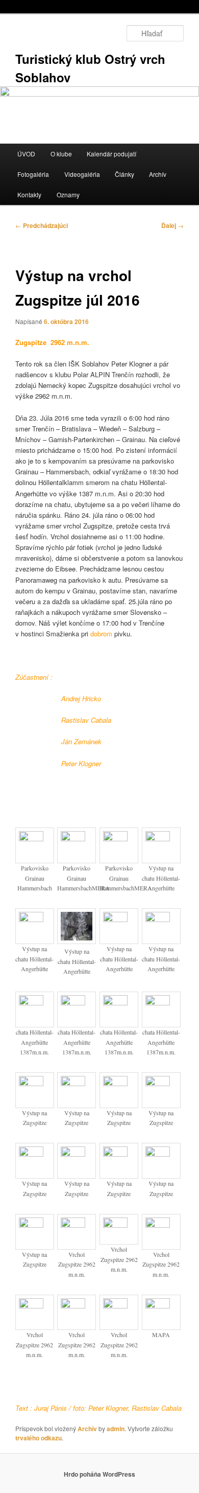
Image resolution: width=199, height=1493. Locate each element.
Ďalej (172, 225)
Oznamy (68, 194)
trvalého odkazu (38, 1437)
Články (124, 174)
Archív (157, 174)
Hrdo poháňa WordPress (99, 1474)
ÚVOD (26, 153)
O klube (61, 153)
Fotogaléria (33, 174)
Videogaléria (82, 174)
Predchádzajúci (41, 225)
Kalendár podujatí (111, 153)
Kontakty (29, 194)
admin (116, 1428)
